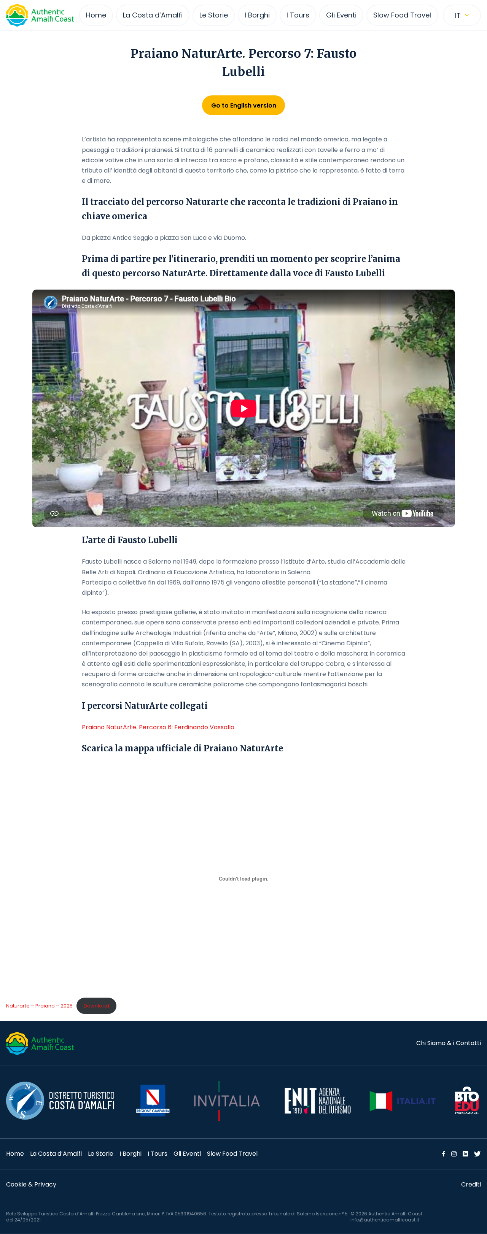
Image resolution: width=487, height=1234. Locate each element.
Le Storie (100, 1153)
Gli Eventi (187, 1153)
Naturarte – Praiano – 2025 (39, 1006)
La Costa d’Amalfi (56, 1153)
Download (96, 1006)
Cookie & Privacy (31, 1184)
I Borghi (130, 1153)
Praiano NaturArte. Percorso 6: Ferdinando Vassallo (158, 727)
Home (15, 1153)
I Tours (157, 1153)
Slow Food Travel (232, 1153)
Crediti (471, 1184)
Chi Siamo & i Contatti (448, 1043)
